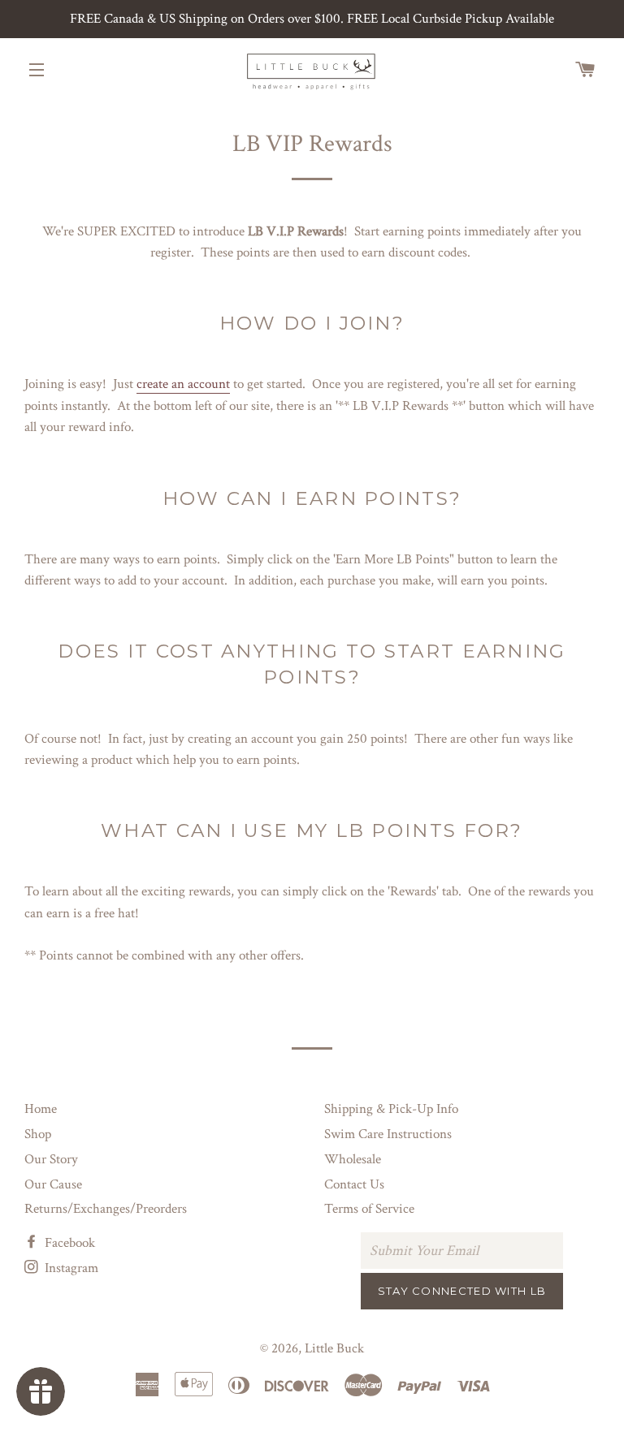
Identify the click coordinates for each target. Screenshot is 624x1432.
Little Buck (334, 1348)
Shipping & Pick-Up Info (391, 1109)
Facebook (68, 1243)
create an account (183, 384)
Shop (37, 1134)
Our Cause (53, 1184)
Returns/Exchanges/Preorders (105, 1209)
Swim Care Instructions (388, 1134)
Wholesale (352, 1159)
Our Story (51, 1159)
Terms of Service (369, 1209)
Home (40, 1109)
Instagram (69, 1268)
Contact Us (354, 1184)
